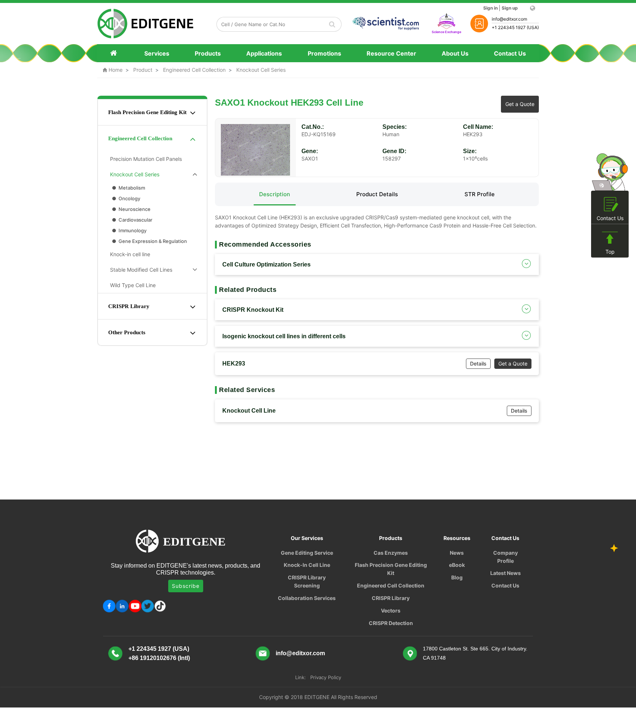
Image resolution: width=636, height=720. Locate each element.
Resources (457, 538)
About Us (455, 53)
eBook (457, 565)
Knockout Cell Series (261, 70)
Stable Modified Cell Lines (139, 270)
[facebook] (109, 606)
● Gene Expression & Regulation (149, 241)
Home (113, 70)
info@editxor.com (300, 653)
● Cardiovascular (131, 220)
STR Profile (479, 194)
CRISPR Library (128, 306)
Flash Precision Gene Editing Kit (147, 112)
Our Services (307, 538)
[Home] (114, 53)
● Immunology (128, 230)
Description (274, 194)
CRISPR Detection (391, 623)
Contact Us (510, 53)
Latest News (505, 573)
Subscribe (185, 586)
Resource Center (391, 53)
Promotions (324, 53)
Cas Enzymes (391, 553)
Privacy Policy (325, 677)
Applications (264, 53)
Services (156, 53)
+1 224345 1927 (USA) (158, 649)
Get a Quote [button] (519, 104)
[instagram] (134, 606)
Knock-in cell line (128, 254)
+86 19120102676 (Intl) (159, 658)
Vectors (390, 610)
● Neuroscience (131, 209)
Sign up (510, 8)
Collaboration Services (307, 598)
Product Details (377, 194)
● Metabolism (128, 188)
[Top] (610, 237)
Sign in (490, 8)
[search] (332, 24)
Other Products (126, 332)
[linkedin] (122, 606)
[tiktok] (160, 606)
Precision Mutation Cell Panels (144, 159)
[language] (532, 8)
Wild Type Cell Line (131, 285)
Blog (457, 577)
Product (142, 70)
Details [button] (478, 363)
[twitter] (147, 606)
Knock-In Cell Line (307, 565)
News (457, 553)
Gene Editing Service (307, 553)
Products (208, 53)
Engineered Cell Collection (194, 70)
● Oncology (125, 198)
